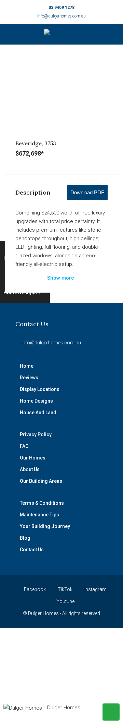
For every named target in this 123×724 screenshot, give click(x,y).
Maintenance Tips (39, 514)
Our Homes (32, 458)
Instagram (95, 589)
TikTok (64, 589)
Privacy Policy (36, 434)
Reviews (29, 377)
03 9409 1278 (61, 7)
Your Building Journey (45, 526)
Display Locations (39, 389)
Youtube (64, 601)
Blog (25, 538)
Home (26, 366)
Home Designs (20, 292)
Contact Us (32, 549)
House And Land (38, 412)
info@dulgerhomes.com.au (61, 16)
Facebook (34, 589)
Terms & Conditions (42, 503)
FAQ (24, 446)
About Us (30, 469)
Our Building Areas (41, 481)
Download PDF (87, 192)
